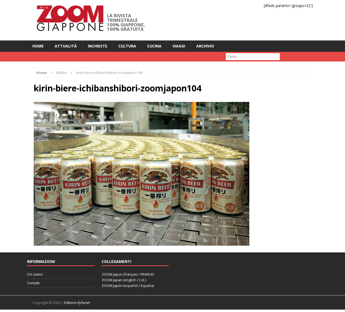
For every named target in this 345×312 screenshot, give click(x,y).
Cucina (154, 46)
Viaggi (178, 46)
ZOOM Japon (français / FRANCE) (128, 274)
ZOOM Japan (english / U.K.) (124, 279)
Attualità (66, 46)
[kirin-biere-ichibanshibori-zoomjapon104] (141, 242)
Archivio (205, 46)
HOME (38, 46)
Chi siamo (35, 274)
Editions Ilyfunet (77, 302)
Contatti (33, 282)
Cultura (127, 46)
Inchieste (97, 46)
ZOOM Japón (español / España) (128, 285)
